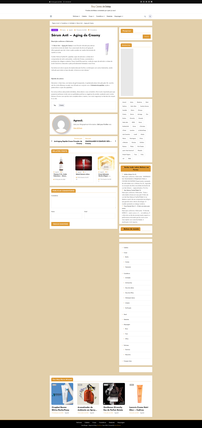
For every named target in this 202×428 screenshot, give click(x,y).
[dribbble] (146, 2)
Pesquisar (127, 31)
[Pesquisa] (145, 17)
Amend (124, 102)
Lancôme (132, 130)
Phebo (132, 146)
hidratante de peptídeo (97, 85)
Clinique (140, 110)
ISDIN (133, 122)
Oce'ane (134, 142)
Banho (127, 257)
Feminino (127, 349)
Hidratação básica (130, 298)
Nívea (141, 138)
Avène (131, 102)
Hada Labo (125, 122)
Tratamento (128, 267)
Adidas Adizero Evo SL (130, 174)
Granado (141, 118)
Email (85, 211)
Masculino (128, 355)
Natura (124, 138)
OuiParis (142, 142)
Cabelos (84, 16)
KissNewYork (125, 126)
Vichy (142, 154)
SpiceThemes (118, 425)
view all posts (77, 128)
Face (126, 334)
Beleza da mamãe (131, 229)
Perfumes (75, 16)
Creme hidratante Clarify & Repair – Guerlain (103, 175)
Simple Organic (126, 154)
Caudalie (124, 110)
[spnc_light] (150, 16)
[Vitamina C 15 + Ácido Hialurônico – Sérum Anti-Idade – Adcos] (61, 163)
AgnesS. (71, 30)
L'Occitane (142, 126)
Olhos (126, 339)
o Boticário (125, 142)
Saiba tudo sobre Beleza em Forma (136, 168)
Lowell (135, 134)
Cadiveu (124, 106)
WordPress (99, 425)
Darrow (132, 114)
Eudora (124, 118)
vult (123, 158)
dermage (140, 114)
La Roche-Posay (142, 130)
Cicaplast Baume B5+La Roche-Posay (60, 408)
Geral (125, 314)
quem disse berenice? (128, 150)
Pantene (124, 146)
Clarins (132, 110)
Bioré (147, 102)
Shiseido (140, 150)
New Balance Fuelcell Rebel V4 (132, 190)
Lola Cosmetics (126, 134)
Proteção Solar (128, 361)
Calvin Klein (133, 106)
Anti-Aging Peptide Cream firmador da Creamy (68, 142)
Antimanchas (128, 283)
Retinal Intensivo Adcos (82, 174)
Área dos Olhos (129, 293)
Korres (134, 126)
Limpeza (127, 303)
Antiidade (54, 30)
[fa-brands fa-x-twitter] (144, 2)
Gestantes (109, 16)
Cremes (127, 262)
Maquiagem (118, 16)
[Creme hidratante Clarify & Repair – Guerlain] (106, 163)
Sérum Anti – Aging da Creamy (62, 46)
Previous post (78, 138)
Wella (129, 158)
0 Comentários (93, 30)
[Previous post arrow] (51, 141)
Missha (142, 134)
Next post (88, 138)
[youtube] (152, 2)
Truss (135, 154)
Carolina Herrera (144, 106)
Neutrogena (133, 138)
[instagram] (149, 2)
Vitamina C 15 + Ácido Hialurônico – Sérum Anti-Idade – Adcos (60, 175)
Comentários (54, 196)
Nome (53, 211)
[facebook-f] (141, 2)
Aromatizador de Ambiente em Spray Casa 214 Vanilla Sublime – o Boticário (87, 408)
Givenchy (132, 118)
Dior (147, 114)
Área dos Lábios (129, 288)
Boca (126, 329)
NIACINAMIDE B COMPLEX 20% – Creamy (98, 142)
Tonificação (128, 308)
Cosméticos (99, 16)
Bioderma (139, 102)
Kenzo (140, 122)
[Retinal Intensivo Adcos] (83, 163)
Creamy (63, 30)
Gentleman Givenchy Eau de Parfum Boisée (113, 408)
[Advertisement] (127, 72)
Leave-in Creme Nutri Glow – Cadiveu (138, 408)
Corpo (91, 16)
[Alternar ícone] (51, 16)
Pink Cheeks (140, 146)
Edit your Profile (102, 124)
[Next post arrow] (115, 141)
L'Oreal (124, 130)
